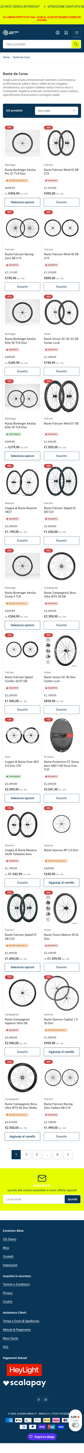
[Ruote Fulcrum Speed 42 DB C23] (61, 481)
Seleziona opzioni (22, 202)
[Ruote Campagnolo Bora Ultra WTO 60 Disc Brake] (22, 1077)
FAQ (5, 1347)
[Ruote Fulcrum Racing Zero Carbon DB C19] (61, 1077)
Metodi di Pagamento (17, 1329)
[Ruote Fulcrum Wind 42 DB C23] (61, 143)
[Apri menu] (76, 32)
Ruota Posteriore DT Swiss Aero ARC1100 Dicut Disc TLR (61, 765)
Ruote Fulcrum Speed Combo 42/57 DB (19, 679)
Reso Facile (10, 1338)
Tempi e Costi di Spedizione (21, 1321)
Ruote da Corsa (21, 57)
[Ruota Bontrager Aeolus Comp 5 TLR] (22, 566)
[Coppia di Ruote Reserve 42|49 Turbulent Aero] (22, 824)
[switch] (75, 1425)
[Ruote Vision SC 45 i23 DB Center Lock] (61, 312)
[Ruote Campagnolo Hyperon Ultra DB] (22, 993)
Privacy (8, 1293)
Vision (47, 333)
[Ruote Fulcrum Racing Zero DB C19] (22, 228)
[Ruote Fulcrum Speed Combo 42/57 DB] (22, 651)
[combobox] (42, 44)
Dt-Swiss (49, 756)
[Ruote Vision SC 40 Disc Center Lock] (61, 651)
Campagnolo (51, 587)
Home (6, 57)
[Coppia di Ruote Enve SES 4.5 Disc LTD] (22, 735)
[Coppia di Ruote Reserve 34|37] (22, 481)
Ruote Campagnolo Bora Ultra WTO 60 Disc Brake (21, 1106)
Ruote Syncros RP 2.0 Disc (61, 850)
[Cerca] (76, 44)
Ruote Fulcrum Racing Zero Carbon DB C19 (58, 1106)
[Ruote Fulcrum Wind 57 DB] (61, 397)
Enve (7, 756)
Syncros (48, 845)
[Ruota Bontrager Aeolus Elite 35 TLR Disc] (22, 397)
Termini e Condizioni (16, 1284)
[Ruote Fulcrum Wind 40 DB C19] (61, 228)
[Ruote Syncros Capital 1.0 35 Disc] (61, 993)
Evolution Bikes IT (27, 1413)
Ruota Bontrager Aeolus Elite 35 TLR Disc (20, 425)
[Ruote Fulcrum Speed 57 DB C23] (22, 908)
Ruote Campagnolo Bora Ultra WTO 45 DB (60, 594)
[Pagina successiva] (68, 1154)
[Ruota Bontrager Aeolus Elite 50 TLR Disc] (22, 312)
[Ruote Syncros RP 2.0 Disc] (61, 824)
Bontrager (10, 164)
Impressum (10, 1265)
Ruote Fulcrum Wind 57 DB (61, 423)
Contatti (8, 1256)
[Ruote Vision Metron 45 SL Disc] (61, 908)
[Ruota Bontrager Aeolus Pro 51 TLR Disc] (22, 143)
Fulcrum (48, 164)
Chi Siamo (9, 1239)
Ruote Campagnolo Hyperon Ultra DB (17, 1021)
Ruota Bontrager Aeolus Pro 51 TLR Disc (20, 172)
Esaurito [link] (61, 202)
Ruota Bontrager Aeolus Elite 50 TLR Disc (20, 341)
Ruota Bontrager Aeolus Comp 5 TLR (20, 594)
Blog (6, 1248)
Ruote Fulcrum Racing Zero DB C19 (19, 256)
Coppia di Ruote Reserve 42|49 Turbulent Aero (21, 852)
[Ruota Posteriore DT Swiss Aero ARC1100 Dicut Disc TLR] (61, 735)
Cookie (7, 1301)
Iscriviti (72, 1199)
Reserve (9, 503)
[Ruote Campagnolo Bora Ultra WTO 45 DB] (61, 566)
